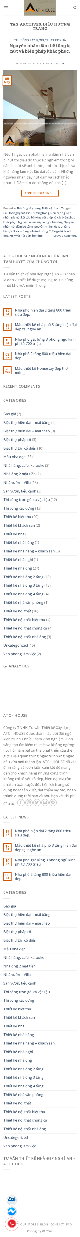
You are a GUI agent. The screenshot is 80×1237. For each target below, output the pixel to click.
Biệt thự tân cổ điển (19, 448)
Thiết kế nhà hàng (18, 542)
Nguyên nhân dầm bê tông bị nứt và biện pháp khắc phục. (40, 48)
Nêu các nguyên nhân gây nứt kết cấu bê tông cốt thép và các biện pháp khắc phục (39, 217)
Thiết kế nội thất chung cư (25, 628)
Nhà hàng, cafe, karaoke (23, 465)
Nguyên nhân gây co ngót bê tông (40, 222)
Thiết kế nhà (55, 40)
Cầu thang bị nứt (14, 213)
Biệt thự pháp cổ (17, 439)
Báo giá (9, 413)
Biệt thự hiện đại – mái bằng (26, 422)
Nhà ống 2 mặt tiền (19, 473)
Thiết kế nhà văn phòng (23, 602)
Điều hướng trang (37, 213)
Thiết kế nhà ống (17, 568)
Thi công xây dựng (29, 40)
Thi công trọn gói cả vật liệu (26, 499)
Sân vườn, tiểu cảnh (19, 491)
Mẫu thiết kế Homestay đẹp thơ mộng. (41, 370)
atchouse (57, 63)
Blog (44, 1224)
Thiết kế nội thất (17, 611)
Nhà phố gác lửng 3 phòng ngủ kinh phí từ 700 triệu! (45, 341)
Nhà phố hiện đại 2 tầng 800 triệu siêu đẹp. (43, 312)
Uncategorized (15, 645)
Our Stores (29, 1224)
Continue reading (40, 193)
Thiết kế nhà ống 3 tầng (23, 585)
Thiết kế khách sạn (19, 525)
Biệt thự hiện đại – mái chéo (26, 431)
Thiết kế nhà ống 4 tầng (23, 594)
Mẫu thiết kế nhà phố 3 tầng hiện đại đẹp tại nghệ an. (46, 327)
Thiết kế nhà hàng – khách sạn (29, 551)
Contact (57, 1224)
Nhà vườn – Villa (17, 482)
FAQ (69, 1224)
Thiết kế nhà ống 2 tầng (23, 576)
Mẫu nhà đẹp (14, 456)
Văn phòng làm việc (19, 653)
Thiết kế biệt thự (17, 516)
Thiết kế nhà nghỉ (18, 559)
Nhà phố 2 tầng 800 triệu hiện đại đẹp (43, 356)
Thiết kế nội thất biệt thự (24, 619)
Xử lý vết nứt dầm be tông (26, 236)
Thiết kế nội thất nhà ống (24, 636)
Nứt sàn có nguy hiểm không (29, 231)
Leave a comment (65, 236)
